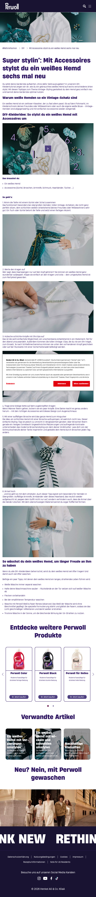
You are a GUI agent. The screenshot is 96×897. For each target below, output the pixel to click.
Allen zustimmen (81, 384)
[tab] (48, 706)
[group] (48, 677)
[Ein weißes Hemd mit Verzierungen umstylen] (19, 744)
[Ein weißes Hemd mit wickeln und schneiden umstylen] (48, 744)
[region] (48, 372)
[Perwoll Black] (48, 674)
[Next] (93, 674)
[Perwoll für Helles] (77, 674)
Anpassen (10, 383)
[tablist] (48, 704)
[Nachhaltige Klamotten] (77, 744)
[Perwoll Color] (19, 674)
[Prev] (2, 674)
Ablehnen (62, 384)
